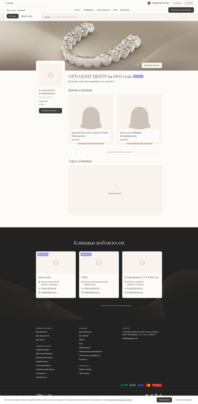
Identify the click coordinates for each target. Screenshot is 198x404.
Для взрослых (41, 332)
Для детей (40, 340)
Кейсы (81, 340)
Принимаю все (164, 400)
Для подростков (42, 336)
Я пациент (178, 3)
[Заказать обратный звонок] (137, 65)
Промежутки (41, 377)
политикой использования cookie (120, 400)
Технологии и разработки (89, 355)
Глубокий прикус (43, 350)
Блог (115, 10)
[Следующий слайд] (80, 152)
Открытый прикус (43, 365)
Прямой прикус (42, 362)
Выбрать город (26, 16)
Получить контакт (151, 65)
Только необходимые (183, 400)
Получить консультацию (181, 10)
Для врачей (83, 336)
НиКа (85, 277)
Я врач (188, 3)
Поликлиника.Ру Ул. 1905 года (142, 277)
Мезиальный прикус (44, 358)
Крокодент (44, 277)
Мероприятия (84, 348)
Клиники (47, 17)
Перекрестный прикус (45, 369)
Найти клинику (85, 369)
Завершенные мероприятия (90, 352)
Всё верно (12, 16)
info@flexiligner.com (48, 93)
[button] (77, 10)
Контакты (124, 10)
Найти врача (84, 373)
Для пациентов (85, 332)
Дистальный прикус (44, 354)
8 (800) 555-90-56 (48, 90)
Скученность (41, 373)
